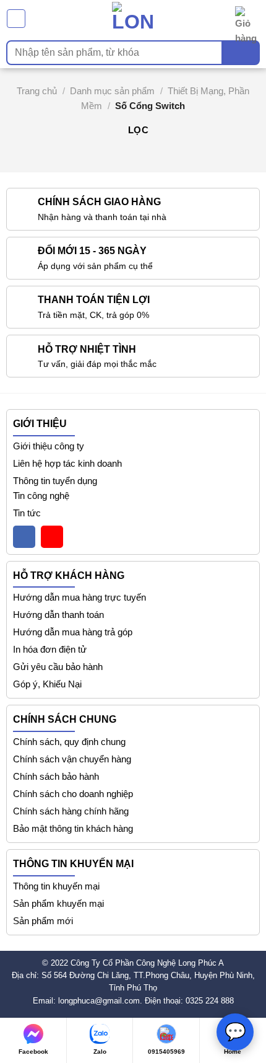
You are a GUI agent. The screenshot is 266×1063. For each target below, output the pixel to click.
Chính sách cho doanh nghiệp (73, 793)
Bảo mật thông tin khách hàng (73, 828)
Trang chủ (37, 91)
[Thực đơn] (16, 18)
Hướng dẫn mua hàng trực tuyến (79, 597)
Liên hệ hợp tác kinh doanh (67, 463)
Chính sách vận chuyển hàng (72, 759)
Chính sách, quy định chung (69, 741)
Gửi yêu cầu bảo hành (58, 666)
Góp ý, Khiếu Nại (47, 684)
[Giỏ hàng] (247, 18)
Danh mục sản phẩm (112, 91)
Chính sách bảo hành (56, 776)
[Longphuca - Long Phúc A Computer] (133, 18)
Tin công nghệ (41, 495)
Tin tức (27, 513)
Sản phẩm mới (43, 920)
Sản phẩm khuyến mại (58, 903)
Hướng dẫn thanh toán (58, 614)
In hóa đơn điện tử (50, 649)
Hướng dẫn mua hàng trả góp (72, 632)
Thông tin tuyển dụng (55, 480)
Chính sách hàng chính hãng (71, 811)
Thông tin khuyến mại (56, 886)
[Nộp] (241, 52)
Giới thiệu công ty (48, 446)
